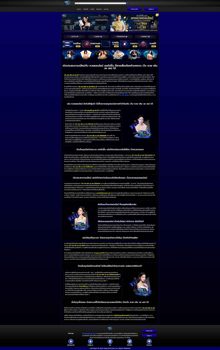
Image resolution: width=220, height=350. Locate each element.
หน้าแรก (79, 9)
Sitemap (71, 333)
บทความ (106, 9)
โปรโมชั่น (85, 9)
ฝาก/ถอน (99, 9)
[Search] (127, 3)
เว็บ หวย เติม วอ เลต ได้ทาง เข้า (87, 87)
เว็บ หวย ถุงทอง (124, 95)
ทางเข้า (92, 9)
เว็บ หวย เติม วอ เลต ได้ (71, 75)
